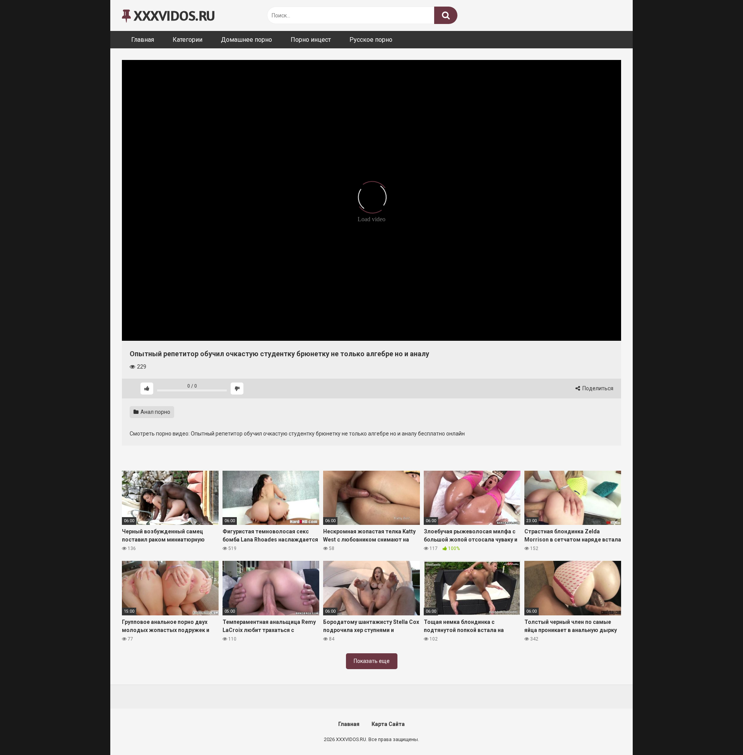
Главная (142, 39)
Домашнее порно (246, 39)
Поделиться (597, 388)
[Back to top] (717, 732)
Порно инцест (311, 39)
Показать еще (372, 661)
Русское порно (370, 39)
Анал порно (154, 412)
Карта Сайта (388, 724)
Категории (187, 39)
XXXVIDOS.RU (173, 15)
